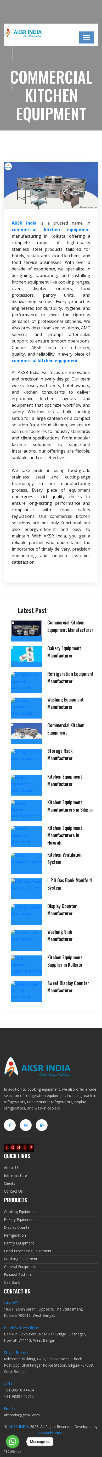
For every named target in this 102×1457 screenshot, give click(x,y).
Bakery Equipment (19, 1219)
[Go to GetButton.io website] (12, 1451)
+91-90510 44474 (19, 1390)
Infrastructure (15, 1175)
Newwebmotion (51, 1432)
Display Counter (17, 1227)
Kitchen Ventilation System (65, 858)
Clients (9, 1183)
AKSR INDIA (19, 1426)
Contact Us (13, 1191)
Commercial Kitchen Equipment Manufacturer (70, 626)
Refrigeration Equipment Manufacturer (70, 677)
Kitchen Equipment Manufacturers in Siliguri (70, 806)
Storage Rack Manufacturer (60, 754)
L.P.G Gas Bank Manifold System (69, 884)
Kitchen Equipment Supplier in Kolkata (64, 961)
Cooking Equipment (20, 1211)
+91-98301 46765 (19, 1396)
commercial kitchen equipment (51, 229)
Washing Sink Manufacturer (60, 935)
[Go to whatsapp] (12, 1441)
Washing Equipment (20, 1258)
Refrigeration (15, 1235)
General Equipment (20, 1266)
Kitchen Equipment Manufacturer (64, 780)
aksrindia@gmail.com (22, 1414)
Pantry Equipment (19, 1243)
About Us (12, 1167)
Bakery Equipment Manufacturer (64, 652)
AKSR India (24, 223)
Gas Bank (12, 1282)
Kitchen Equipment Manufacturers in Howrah (64, 835)
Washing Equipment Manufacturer (65, 703)
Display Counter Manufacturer (62, 910)
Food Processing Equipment (28, 1250)
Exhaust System (17, 1274)
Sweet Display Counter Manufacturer (68, 987)
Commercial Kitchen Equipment (65, 729)
